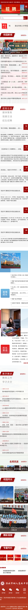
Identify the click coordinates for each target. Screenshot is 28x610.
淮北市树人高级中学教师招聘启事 (11, 98)
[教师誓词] (24, 470)
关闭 (23, 21)
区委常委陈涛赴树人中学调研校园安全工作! (14, 61)
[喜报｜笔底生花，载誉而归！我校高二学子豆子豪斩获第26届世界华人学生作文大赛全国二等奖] (14, 47)
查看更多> (24, 35)
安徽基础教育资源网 (9, 571)
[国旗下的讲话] (18, 558)
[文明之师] (14, 531)
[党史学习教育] (3, 558)
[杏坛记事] (10, 558)
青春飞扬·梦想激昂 (17, 299)
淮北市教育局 (7, 573)
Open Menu (26, 6)
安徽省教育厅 (22, 571)
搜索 (24, 18)
